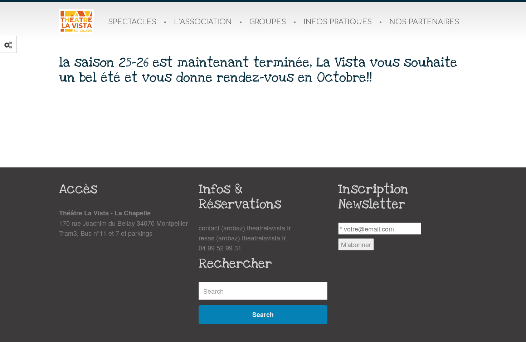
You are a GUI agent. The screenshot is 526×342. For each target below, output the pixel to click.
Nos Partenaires (424, 22)
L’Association (203, 22)
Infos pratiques (337, 22)
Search (263, 314)
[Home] (76, 21)
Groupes (267, 22)
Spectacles (132, 22)
